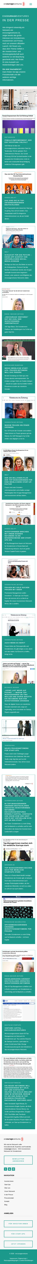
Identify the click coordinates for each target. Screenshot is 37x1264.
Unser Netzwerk (9, 1191)
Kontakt (6, 1201)
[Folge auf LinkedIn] (9, 1169)
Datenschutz (22, 1258)
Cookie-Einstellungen (26, 1260)
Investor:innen (8, 1181)
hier (17, 72)
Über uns (7, 1188)
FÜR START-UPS (18, 1234)
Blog (5, 1205)
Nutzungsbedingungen (11, 1260)
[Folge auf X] (5, 1169)
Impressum (13, 1258)
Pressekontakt (9, 1198)
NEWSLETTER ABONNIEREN (18, 1160)
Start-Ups (7, 1184)
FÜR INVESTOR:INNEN (18, 1223)
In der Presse (8, 1194)
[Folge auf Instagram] (13, 1169)
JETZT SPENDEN (18, 1244)
